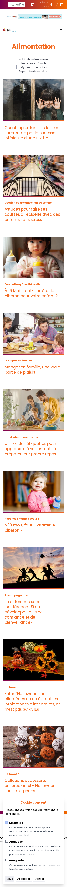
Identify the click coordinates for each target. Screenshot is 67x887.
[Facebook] (51, 4)
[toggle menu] (61, 30)
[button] (20, 4)
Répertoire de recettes (33, 71)
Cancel (39, 879)
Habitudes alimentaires (33, 59)
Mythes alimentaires (34, 67)
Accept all (23, 879)
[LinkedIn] (61, 4)
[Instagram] (56, 4)
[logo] (10, 30)
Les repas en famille (33, 63)
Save (10, 879)
